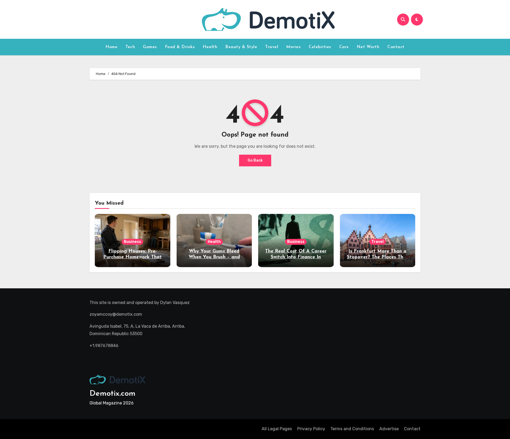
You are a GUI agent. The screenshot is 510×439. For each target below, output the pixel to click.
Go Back (255, 160)
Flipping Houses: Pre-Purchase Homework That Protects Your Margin (132, 257)
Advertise (389, 428)
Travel (271, 47)
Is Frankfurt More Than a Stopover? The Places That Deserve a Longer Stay (377, 257)
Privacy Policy (311, 428)
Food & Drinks (180, 47)
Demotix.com (112, 394)
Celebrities (320, 47)
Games (150, 47)
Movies (293, 47)
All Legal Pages (277, 428)
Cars (344, 47)
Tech (130, 47)
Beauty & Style (241, 47)
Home (111, 47)
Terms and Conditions (352, 428)
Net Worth (368, 47)
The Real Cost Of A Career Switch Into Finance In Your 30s (295, 257)
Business (132, 241)
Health (210, 47)
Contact (396, 47)
